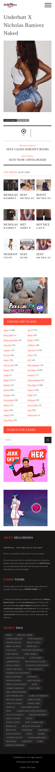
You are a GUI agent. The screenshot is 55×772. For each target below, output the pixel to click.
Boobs (30, 340)
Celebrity (31, 345)
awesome (43, 730)
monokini (11, 741)
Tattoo (6, 410)
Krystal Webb (24, 635)
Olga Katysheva (15, 715)
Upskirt (7, 415)
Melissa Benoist (37, 715)
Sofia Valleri (13, 719)
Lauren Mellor (14, 639)
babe (40, 741)
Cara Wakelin (35, 669)
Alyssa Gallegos (15, 658)
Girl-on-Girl (9, 365)
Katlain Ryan (13, 734)
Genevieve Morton (32, 650)
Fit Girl (7, 355)
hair (34, 684)
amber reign (13, 662)
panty (29, 719)
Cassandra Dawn (30, 707)
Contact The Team (27, 767)
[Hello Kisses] (21, 5)
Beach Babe (8, 335)
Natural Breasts (34, 380)
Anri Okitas (12, 654)
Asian (6, 330)
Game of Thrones (38, 696)
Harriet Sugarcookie (17, 673)
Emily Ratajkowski (16, 684)
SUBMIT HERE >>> (32, 589)
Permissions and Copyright (27, 762)
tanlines (32, 677)
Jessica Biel (34, 703)
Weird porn (32, 415)
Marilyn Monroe (15, 745)
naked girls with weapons (31, 711)
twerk (41, 734)
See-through (9, 400)
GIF (29, 360)
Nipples (7, 385)
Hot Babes (32, 370)
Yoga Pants (8, 420)
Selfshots (31, 400)
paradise (27, 741)
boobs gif (11, 726)
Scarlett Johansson (37, 665)
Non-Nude (23, 120)
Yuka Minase (35, 639)
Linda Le (10, 707)
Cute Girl (31, 350)
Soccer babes (33, 405)
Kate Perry (36, 658)
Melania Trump (14, 700)
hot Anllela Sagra (35, 662)
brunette (11, 730)
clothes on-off (14, 738)
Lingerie (31, 375)
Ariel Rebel (30, 654)
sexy (8, 711)
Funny (30, 355)
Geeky (6, 360)
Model (6, 380)
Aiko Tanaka (34, 681)
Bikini (30, 335)
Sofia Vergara (14, 669)
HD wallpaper (33, 365)
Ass (29, 330)
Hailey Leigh (13, 722)
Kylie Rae (11, 650)
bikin (9, 635)
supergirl (27, 730)
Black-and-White (11, 340)
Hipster (7, 370)
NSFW (6, 390)
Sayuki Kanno (13, 681)
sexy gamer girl (34, 722)
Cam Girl (7, 345)
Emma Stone (34, 700)
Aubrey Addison (15, 688)
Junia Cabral (13, 665)
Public (30, 395)
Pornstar (7, 395)
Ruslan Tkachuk (31, 726)
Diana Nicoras (14, 677)
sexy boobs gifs (14, 696)
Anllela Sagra (14, 703)
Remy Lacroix (13, 646)
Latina (6, 375)
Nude (30, 390)
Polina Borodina (37, 738)
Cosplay (7, 350)
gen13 (29, 734)
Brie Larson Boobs (16, 692)
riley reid (34, 688)
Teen (30, 410)
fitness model (13, 643)
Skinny (6, 405)
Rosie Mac (32, 646)
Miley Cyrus (33, 643)
